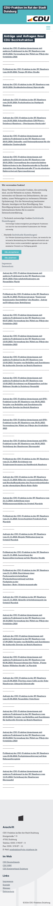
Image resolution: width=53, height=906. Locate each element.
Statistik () (20, 235)
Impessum (7, 263)
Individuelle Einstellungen (24, 235)
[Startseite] (38, 17)
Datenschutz (7, 266)
